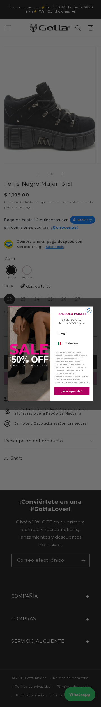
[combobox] (60, 343)
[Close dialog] (89, 310)
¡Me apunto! (71, 391)
